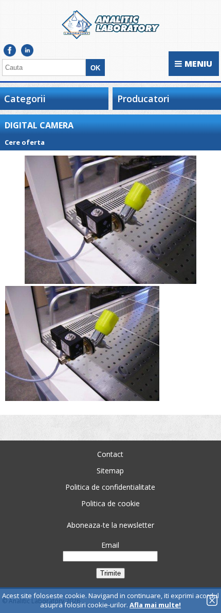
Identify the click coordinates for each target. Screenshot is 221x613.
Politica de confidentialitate (110, 487)
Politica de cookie (110, 503)
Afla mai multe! (155, 604)
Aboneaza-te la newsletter (110, 525)
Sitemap (110, 470)
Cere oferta (25, 142)
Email (110, 545)
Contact (110, 454)
